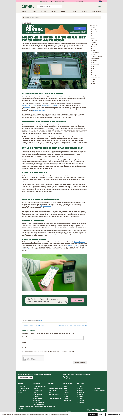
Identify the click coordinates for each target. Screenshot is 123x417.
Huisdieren (94, 44)
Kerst (92, 48)
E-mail (24, 347)
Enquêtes (93, 36)
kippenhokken (95, 52)
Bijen (65, 386)
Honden (93, 42)
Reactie (25, 337)
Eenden (66, 390)
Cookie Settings (68, 411)
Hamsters (94, 40)
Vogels (93, 79)
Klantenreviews (24, 388)
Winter (93, 81)
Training (93, 75)
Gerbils (93, 38)
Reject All (101, 414)
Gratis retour (45, 1)
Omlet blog (26, 23)
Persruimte (23, 390)
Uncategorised (95, 77)
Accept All (92, 414)
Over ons (22, 386)
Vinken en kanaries (99, 390)
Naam (24, 342)
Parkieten (94, 60)
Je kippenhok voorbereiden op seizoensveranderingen (71, 325)
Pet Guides (80, 383)
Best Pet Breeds (67, 383)
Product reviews (95, 66)
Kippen (40, 320)
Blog (50, 392)
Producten (94, 69)
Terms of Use (66, 408)
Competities (94, 30)
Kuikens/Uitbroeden (96, 56)
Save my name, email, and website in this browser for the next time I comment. (49, 352)
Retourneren (38, 398)
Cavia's (93, 28)
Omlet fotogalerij (54, 394)
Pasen (92, 62)
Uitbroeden (97, 388)
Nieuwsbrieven (95, 58)
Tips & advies (95, 73)
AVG (21, 392)
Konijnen (93, 54)
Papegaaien (67, 400)
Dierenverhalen (95, 32)
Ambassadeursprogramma (57, 388)
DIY (92, 34)
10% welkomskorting (78, 1)
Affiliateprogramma (55, 398)
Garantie (37, 400)
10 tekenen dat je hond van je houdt (34, 325)
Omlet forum (53, 390)
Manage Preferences (114, 414)
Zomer (93, 83)
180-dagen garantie (61, 1)
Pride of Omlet (95, 64)
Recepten (94, 71)
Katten (93, 46)
